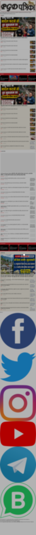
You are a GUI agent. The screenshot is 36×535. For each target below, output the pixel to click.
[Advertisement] (18, 267)
